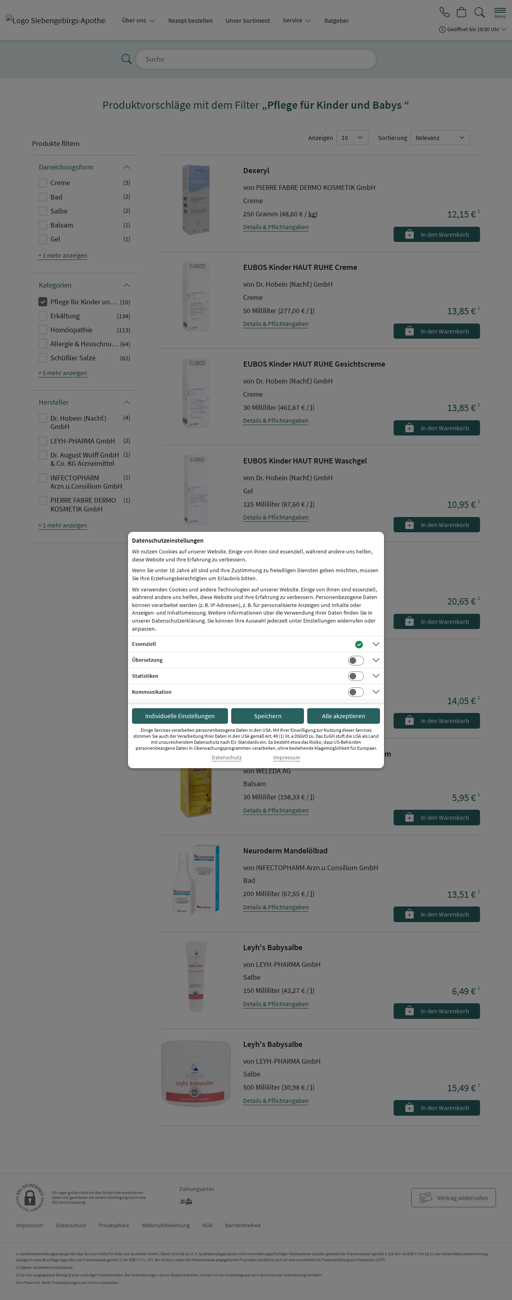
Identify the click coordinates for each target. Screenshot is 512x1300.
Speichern (268, 716)
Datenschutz (227, 757)
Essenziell (144, 643)
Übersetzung (147, 659)
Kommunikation (152, 691)
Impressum (286, 757)
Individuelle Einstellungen (180, 716)
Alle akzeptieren (343, 716)
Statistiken (145, 675)
